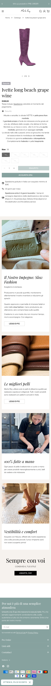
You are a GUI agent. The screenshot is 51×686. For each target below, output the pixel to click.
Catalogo (17, 17)
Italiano (5, 660)
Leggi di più (14, 323)
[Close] (30, 682)
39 (45, 155)
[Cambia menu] (2, 11)
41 (16, 161)
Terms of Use (21, 632)
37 (26, 155)
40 (7, 161)
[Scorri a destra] (29, 76)
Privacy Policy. (33, 632)
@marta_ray (25, 573)
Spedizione (18, 104)
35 (7, 155)
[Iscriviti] (47, 627)
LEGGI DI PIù (14, 401)
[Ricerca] (40, 11)
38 (35, 155)
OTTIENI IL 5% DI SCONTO (15, 682)
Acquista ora (25, 175)
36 (16, 155)
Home (7, 17)
